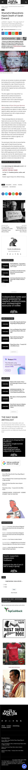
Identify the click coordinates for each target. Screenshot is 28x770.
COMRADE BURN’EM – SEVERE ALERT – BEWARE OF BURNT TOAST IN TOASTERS (14, 493)
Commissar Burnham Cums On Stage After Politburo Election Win (17, 279)
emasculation (8, 184)
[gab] (10, 253)
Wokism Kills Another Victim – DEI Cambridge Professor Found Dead (18, 383)
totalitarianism (5, 186)
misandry (20, 184)
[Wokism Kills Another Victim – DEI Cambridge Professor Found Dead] (5, 384)
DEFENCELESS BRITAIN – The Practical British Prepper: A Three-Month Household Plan (17, 391)
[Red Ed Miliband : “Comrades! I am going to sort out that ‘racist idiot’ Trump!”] (5, 265)
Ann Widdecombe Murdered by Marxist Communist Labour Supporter (17, 272)
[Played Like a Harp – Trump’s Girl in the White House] (5, 346)
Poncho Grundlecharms (10, 29)
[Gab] (5, 721)
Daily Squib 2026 (22, 759)
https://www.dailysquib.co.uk (14, 251)
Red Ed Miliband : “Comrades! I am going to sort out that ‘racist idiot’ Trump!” (18, 265)
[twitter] (20, 253)
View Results (14, 592)
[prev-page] (2, 285)
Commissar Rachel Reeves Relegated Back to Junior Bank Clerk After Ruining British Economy (13, 528)
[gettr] (12, 253)
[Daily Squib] (2, 29)
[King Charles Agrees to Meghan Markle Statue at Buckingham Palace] (5, 406)
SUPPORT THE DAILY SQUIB (9, 170)
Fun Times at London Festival (15, 539)
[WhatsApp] (13, 33)
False (5, 587)
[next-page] (5, 285)
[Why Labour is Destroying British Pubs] (5, 399)
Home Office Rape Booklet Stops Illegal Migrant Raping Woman (13, 475)
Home (2, 6)
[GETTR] (9, 721)
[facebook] (7, 253)
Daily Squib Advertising (14, 667)
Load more (13, 351)
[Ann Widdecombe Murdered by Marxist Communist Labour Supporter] (5, 273)
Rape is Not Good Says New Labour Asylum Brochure (12, 484)
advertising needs (8, 168)
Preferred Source (17, 46)
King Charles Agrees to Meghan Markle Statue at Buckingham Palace (18, 406)
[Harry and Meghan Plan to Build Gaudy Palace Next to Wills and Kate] (5, 331)
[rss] (18, 253)
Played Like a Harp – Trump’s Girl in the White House (12, 488)
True (5, 584)
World (6, 6)
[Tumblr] (20, 33)
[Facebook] (2, 33)
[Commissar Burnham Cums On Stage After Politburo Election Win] (5, 280)
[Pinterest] (9, 33)
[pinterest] (15, 253)
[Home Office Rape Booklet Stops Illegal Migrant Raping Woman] (5, 324)
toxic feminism (13, 186)
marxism (15, 184)
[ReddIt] (16, 33)
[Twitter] (6, 33)
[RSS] (17, 721)
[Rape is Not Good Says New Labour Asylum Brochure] (5, 339)
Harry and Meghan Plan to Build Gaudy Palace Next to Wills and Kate (18, 331)
